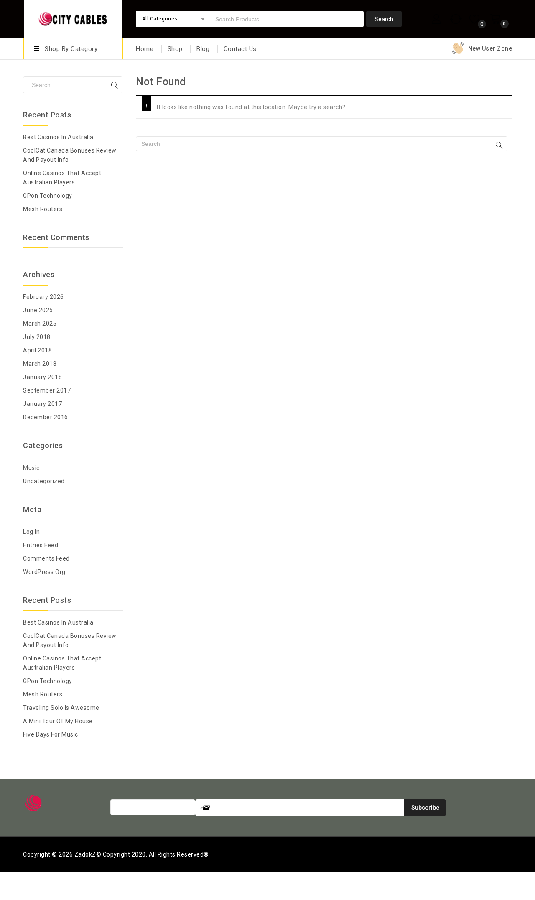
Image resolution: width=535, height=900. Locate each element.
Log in (31, 531)
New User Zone (490, 48)
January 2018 (42, 377)
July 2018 (37, 337)
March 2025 (39, 323)
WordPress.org (44, 572)
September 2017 (47, 390)
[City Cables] (73, 18)
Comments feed (46, 558)
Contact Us (240, 49)
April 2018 (37, 350)
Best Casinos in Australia (58, 137)
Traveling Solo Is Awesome (61, 707)
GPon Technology (47, 195)
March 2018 (39, 363)
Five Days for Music (50, 734)
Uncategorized (44, 481)
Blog (202, 49)
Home (144, 49)
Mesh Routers (42, 209)
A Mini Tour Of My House (58, 721)
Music (31, 467)
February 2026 (43, 296)
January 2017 (42, 403)
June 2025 (38, 310)
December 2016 (45, 417)
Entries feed (40, 545)
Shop (175, 49)
